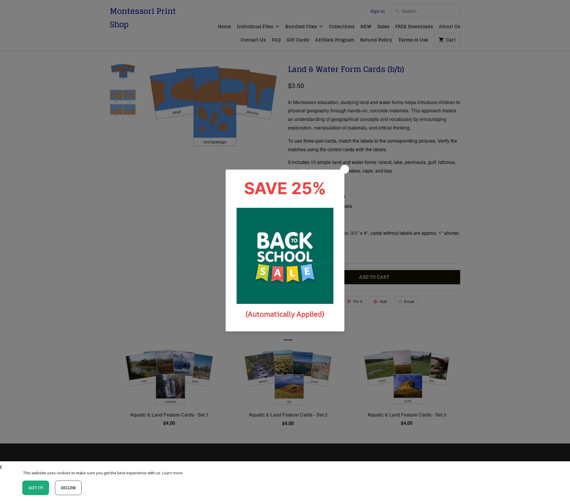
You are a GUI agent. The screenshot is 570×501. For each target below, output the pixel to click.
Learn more (172, 473)
